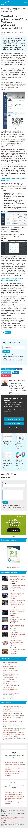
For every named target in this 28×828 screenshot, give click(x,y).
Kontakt (22, 817)
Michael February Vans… (10, 689)
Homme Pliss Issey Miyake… (11, 693)
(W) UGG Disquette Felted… (10, 674)
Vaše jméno (5, 483)
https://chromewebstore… (10, 662)
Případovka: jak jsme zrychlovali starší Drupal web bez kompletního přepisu (15, 764)
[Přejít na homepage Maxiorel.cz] (5, 3)
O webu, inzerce (5, 817)
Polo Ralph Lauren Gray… (10, 666)
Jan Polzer (21, 380)
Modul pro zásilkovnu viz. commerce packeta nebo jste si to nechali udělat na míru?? (13, 734)
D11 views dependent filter (10, 721)
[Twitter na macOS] (14, 110)
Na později (7, 375)
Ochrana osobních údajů (8, 819)
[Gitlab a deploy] (13, 534)
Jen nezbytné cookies (14, 423)
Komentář (5, 489)
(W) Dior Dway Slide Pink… (10, 681)
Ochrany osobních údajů (17, 507)
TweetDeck (12, 151)
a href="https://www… (9, 697)
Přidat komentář (8, 369)
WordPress (14, 783)
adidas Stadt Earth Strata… (10, 670)
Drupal (14, 753)
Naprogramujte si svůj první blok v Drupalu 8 (7, 443)
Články (8, 8)
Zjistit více (6, 414)
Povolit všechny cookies (14, 419)
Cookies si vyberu (14, 427)
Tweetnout (7, 372)
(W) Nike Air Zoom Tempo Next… (12, 685)
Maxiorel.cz (19, 810)
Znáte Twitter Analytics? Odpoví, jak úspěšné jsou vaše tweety (20, 445)
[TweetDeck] (14, 218)
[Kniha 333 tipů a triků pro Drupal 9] (13, 554)
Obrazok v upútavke (8, 725)
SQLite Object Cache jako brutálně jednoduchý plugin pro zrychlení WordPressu (14, 798)
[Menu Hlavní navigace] (25, 3)
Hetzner (12, 822)
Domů (3, 8)
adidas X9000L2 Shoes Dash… (11, 678)
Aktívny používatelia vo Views (11, 738)
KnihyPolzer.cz (16, 567)
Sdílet (19, 369)
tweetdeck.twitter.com (11, 187)
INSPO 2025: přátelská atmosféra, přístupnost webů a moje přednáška (14, 773)
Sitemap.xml (15, 817)
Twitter (8, 332)
